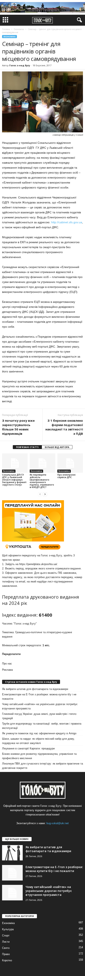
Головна (6, 29)
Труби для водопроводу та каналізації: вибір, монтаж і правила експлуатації (41, 726)
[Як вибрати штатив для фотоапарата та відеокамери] (12, 853)
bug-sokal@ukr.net (57, 823)
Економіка (9, 36)
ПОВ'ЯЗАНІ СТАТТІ (27, 447)
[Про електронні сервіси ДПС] (70, 463)
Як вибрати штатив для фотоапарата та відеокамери (35, 689)
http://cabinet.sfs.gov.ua (66, 222)
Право (6, 954)
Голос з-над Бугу (19, 65)
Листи (5, 941)
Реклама (7, 669)
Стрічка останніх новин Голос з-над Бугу (31, 681)
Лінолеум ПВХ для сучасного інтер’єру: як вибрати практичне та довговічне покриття (42, 765)
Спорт (5, 935)
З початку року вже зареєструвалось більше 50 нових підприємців (18, 427)
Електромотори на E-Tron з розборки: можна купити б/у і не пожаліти (39, 696)
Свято (5, 947)
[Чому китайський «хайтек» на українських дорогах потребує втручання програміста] (12, 892)
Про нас (7, 663)
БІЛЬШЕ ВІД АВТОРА (57, 447)
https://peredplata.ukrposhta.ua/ (38, 564)
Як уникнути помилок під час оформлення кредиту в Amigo (39, 733)
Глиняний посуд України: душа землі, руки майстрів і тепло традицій (39, 716)
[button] (78, 20)
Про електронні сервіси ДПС (66, 476)
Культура (8, 929)
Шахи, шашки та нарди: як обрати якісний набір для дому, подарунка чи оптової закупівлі (38, 741)
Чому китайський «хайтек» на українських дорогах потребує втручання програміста (40, 706)
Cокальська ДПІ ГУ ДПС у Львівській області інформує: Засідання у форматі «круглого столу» (14, 479)
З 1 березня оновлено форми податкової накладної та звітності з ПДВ (64, 427)
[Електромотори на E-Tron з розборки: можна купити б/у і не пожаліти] (12, 873)
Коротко (7, 960)
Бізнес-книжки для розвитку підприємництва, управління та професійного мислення (39, 756)
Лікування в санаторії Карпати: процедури (28, 748)
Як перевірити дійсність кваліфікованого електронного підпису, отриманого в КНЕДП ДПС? (42, 481)
